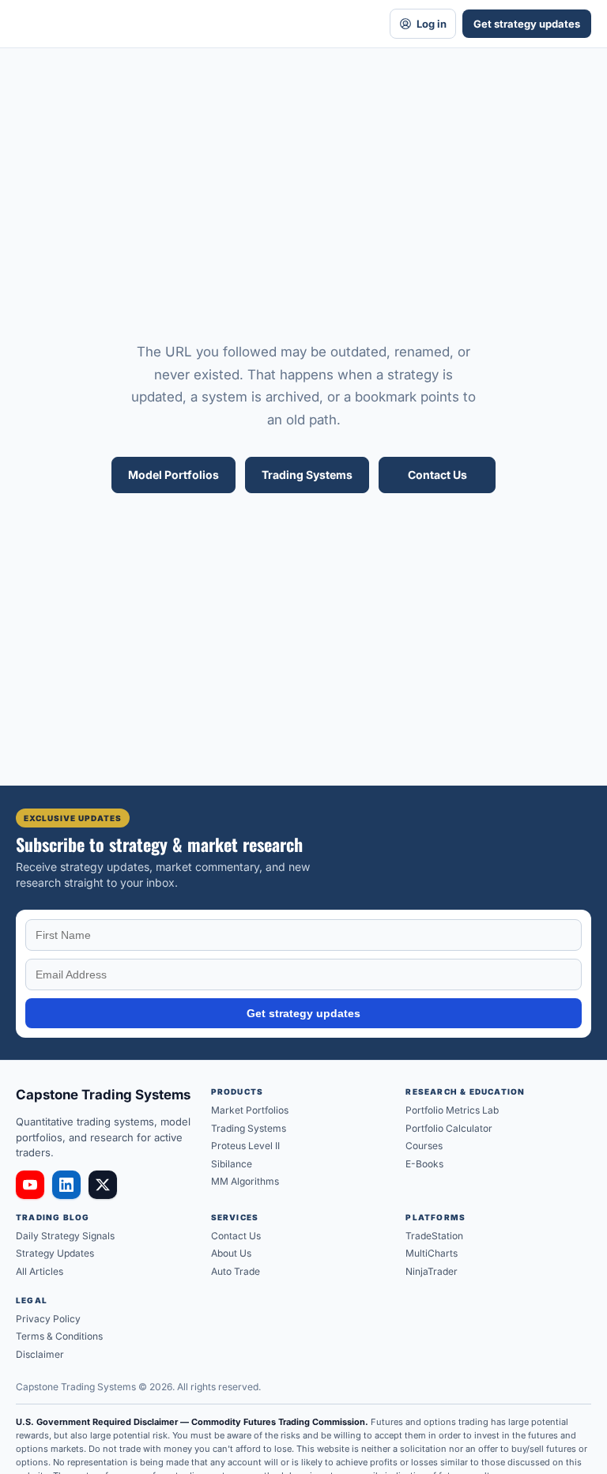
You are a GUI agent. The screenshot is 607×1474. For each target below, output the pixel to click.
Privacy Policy (48, 1319)
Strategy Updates (55, 1253)
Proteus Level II (245, 1146)
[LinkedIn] (66, 1185)
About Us (231, 1253)
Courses (424, 1146)
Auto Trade (235, 1271)
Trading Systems (307, 474)
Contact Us (437, 474)
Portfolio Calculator (448, 1128)
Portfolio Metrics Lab (452, 1110)
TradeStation (434, 1236)
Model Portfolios (173, 474)
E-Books (424, 1164)
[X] (103, 1185)
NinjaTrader (431, 1271)
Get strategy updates (526, 23)
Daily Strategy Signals (65, 1236)
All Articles (39, 1271)
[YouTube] (30, 1185)
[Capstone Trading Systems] (192, 23)
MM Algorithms (245, 1181)
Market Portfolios (249, 1110)
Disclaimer (40, 1354)
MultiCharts (431, 1253)
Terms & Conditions (59, 1336)
